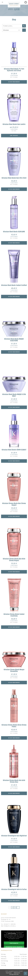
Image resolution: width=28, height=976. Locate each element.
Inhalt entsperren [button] (14, 943)
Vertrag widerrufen (14, 974)
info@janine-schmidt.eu (10, 926)
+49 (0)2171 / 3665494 (9, 924)
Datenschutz (17, 972)
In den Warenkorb (14, 82)
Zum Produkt (14, 135)
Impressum (8, 972)
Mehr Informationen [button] (14, 940)
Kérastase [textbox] (11, 30)
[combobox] (14, 30)
